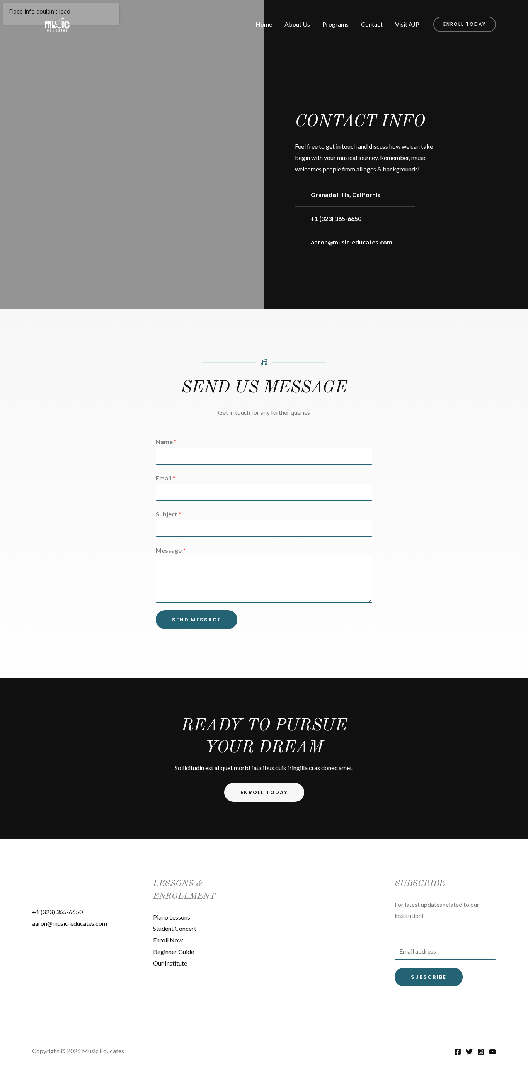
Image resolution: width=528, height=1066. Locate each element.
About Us (297, 24)
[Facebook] (457, 1051)
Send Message (196, 619)
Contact (372, 24)
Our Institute (170, 963)
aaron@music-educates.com (69, 923)
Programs (335, 24)
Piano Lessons (171, 917)
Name (166, 441)
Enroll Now (168, 940)
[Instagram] (480, 1051)
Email (165, 478)
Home (263, 24)
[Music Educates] (57, 23)
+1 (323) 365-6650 (57, 911)
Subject (168, 514)
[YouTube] (492, 1051)
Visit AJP (407, 24)
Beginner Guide (173, 951)
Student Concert (174, 928)
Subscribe (428, 977)
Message (171, 550)
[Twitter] (469, 1051)
